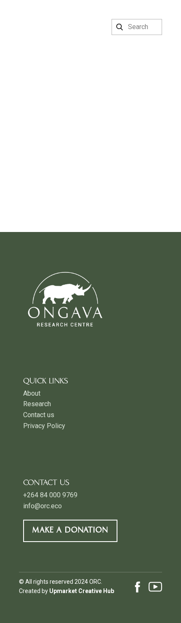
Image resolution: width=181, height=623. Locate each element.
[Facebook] (137, 586)
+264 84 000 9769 (50, 495)
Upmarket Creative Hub (81, 591)
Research (37, 404)
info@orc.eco (42, 506)
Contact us (38, 415)
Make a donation (70, 530)
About (31, 393)
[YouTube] (155, 586)
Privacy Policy (44, 426)
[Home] (43, 17)
